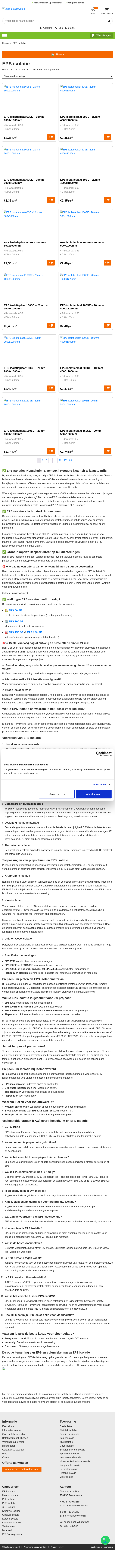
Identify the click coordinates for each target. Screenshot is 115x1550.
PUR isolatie (9, 1503)
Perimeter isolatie (69, 1469)
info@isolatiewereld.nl (74, 1515)
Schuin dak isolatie (70, 1434)
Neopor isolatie (10, 1495)
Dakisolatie (66, 1426)
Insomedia (108, 1547)
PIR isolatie (8, 1499)
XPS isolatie (8, 1507)
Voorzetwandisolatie (70, 1457)
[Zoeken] (100, 21)
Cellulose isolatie (11, 1522)
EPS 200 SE (34, 632)
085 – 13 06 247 (70, 1512)
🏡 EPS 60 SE (13, 610)
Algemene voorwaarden (35, 1547)
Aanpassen (55, 794)
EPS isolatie (8, 1491)
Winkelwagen (103, 35)
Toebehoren (8, 1526)
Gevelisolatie (67, 1446)
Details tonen (99, 784)
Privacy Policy (56, 1547)
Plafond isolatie (68, 1473)
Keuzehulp (8, 1426)
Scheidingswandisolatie (72, 1449)
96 (60, 460)
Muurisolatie (66, 1442)
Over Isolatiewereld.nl (13, 1434)
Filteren (60, 54)
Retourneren (9, 1446)
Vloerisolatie (66, 1477)
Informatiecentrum (11, 1430)
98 (70, 460)
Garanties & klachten (13, 1449)
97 (65, 460)
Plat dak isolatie (68, 1430)
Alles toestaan (93, 794)
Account (47, 28)
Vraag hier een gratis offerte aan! (22, 1469)
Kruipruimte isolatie (70, 1465)
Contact (6, 1457)
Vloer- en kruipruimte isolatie (75, 1461)
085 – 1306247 (71, 1526)
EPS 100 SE (16, 621)
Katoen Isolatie (10, 1518)
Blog (4, 1453)
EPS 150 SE (16, 632)
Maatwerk (7, 1530)
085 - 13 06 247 (67, 28)
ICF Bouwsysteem (12, 1534)
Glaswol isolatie (10, 1515)
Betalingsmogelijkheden (15, 1438)
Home (5, 43)
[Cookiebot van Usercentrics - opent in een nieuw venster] (98, 754)
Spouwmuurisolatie (70, 1453)
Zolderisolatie (67, 1438)
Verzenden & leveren (13, 1442)
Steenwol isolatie (11, 1511)
